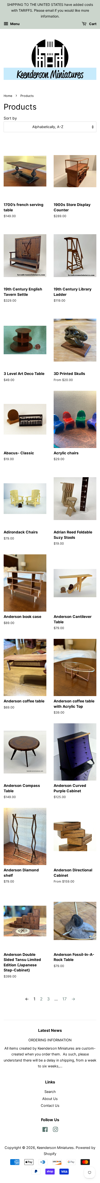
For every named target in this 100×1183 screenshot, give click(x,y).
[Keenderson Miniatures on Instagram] (55, 1130)
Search (50, 1092)
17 (64, 999)
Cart (92, 24)
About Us (50, 1099)
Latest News (50, 1030)
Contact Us (50, 1105)
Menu (14, 24)
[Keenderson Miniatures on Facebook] (45, 1130)
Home (8, 96)
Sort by (10, 118)
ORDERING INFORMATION (50, 1040)
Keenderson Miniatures (55, 1148)
